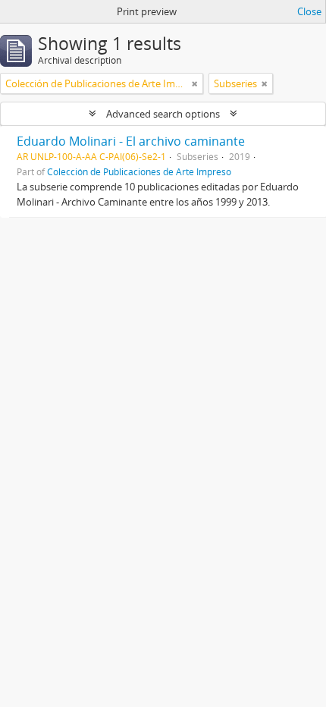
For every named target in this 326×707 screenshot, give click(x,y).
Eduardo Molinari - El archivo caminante (131, 141)
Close (309, 11)
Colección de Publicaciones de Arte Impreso (139, 171)
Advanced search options (163, 114)
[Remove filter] (195, 83)
